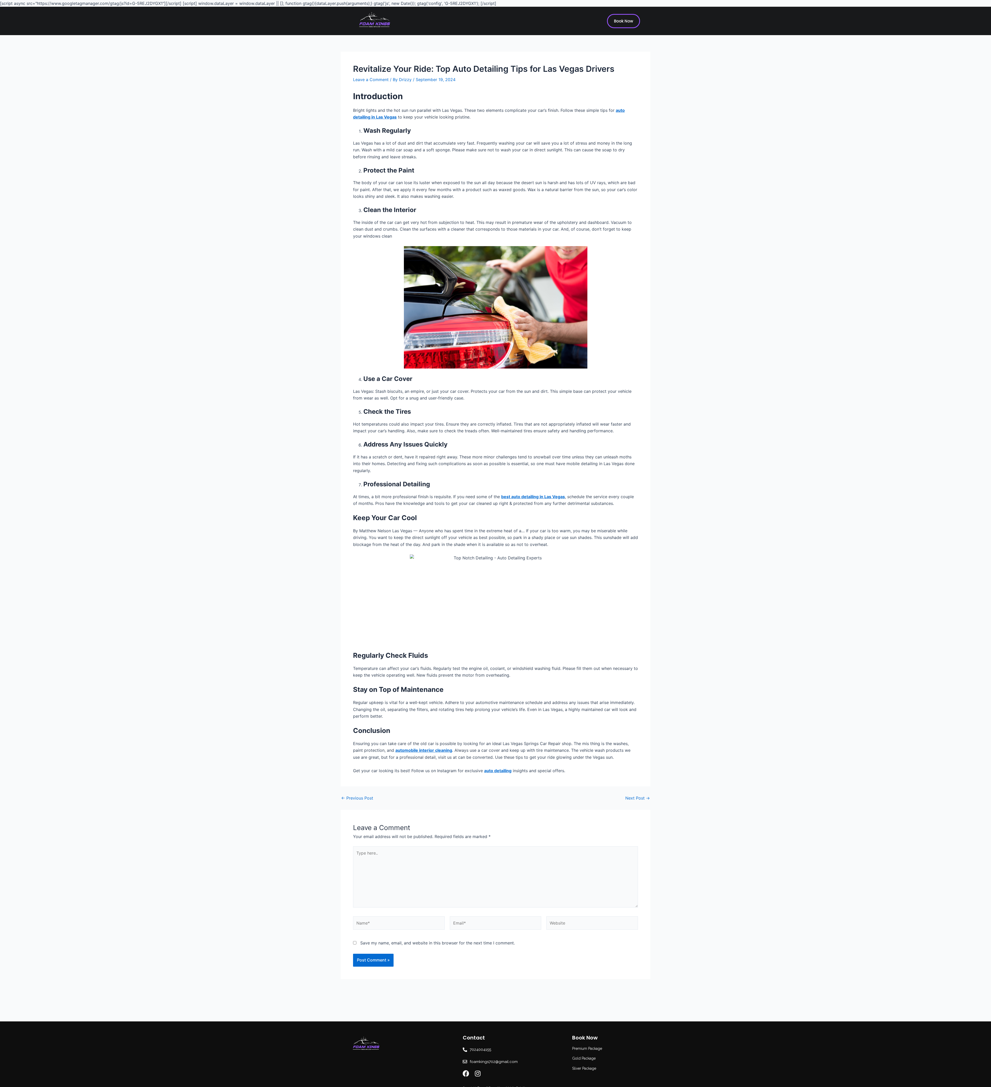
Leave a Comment (371, 79)
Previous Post (357, 798)
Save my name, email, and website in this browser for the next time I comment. (437, 942)
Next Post (637, 798)
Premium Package (587, 1048)
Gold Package (584, 1058)
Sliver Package (584, 1068)
